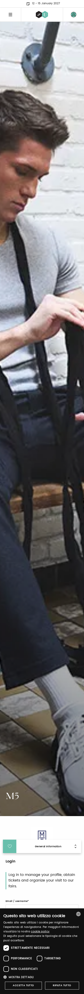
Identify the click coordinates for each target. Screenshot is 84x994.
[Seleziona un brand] (42, 14)
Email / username (17, 901)
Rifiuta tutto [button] (62, 985)
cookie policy (40, 931)
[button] (42, 977)
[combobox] (78, 914)
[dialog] (42, 951)
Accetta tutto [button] (23, 985)
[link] (73, 15)
